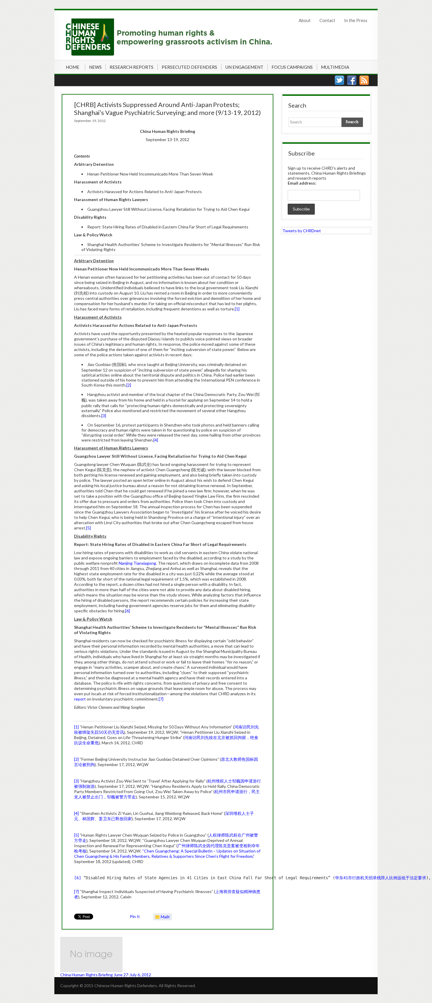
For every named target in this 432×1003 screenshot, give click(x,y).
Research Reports (131, 67)
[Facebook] (351, 80)
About (305, 20)
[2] (128, 384)
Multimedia (335, 67)
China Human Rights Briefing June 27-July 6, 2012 (105, 974)
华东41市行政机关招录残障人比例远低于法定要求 (380, 877)
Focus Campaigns (292, 67)
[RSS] (364, 80)
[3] (103, 415)
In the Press (355, 20)
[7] (161, 698)
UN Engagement (244, 67)
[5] (88, 527)
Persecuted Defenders (189, 67)
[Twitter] (339, 80)
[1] (237, 308)
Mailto (162, 917)
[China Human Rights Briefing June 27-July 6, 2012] (167, 954)
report (80, 698)
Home (72, 67)
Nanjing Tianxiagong (137, 563)
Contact (327, 20)
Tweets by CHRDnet (301, 230)
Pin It (135, 916)
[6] (127, 610)
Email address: (302, 182)
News (95, 67)
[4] (155, 439)
